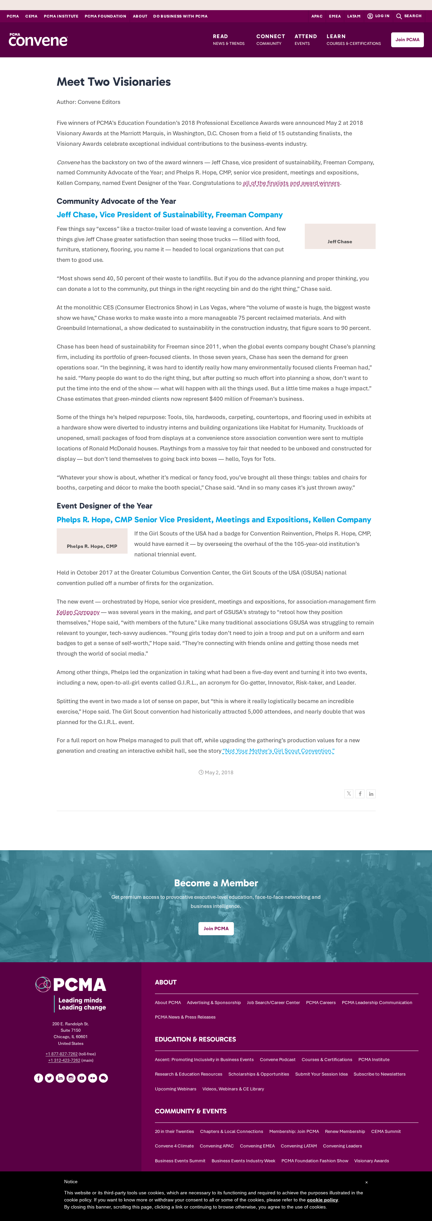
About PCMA (168, 1002)
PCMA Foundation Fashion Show (314, 1161)
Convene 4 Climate (174, 1146)
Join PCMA (408, 40)
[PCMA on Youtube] (81, 1078)
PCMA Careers (321, 1002)
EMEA (335, 16)
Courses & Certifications (327, 1059)
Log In (382, 15)
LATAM (354, 16)
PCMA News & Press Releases (185, 1017)
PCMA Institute (61, 16)
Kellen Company (78, 612)
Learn (354, 39)
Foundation (106, 16)
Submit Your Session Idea (321, 1074)
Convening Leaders (342, 1146)
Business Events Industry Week (243, 1161)
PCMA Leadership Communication (377, 1002)
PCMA (13, 16)
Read (229, 39)
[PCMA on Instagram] (71, 1078)
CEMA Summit (386, 1131)
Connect (270, 39)
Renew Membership (345, 1131)
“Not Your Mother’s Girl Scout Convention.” (278, 750)
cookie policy (322, 1199)
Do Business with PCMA (180, 16)
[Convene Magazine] (38, 39)
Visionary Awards (371, 1161)
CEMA (31, 16)
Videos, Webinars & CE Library (233, 1089)
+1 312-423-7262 (64, 1060)
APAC (317, 16)
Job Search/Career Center (273, 1002)
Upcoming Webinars (175, 1089)
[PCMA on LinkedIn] (60, 1078)
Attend (306, 39)
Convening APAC (217, 1146)
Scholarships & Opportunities (258, 1074)
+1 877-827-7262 (62, 1054)
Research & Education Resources (188, 1074)
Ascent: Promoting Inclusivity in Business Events (204, 1059)
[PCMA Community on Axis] (103, 1078)
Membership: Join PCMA (294, 1131)
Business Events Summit (180, 1161)
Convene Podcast (278, 1059)
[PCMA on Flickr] (92, 1078)
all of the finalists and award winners (291, 183)
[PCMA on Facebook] (38, 1078)
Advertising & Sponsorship (214, 1002)
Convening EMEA (257, 1146)
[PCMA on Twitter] (49, 1078)
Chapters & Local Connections (231, 1131)
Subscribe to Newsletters (380, 1074)
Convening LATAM (299, 1146)
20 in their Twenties (174, 1131)
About (140, 16)
